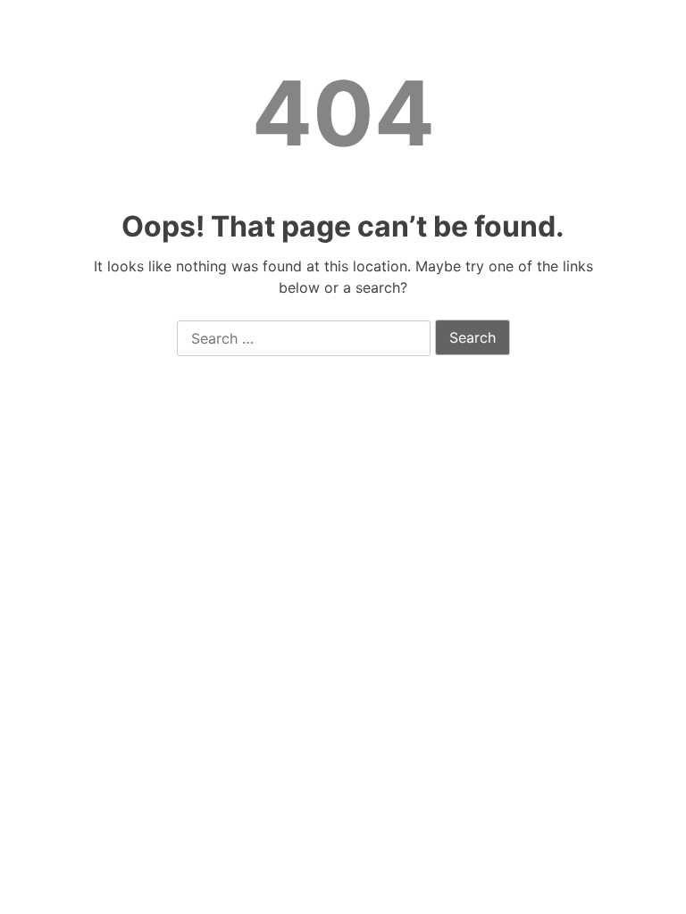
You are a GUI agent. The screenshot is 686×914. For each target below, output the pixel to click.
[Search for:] (304, 339)
